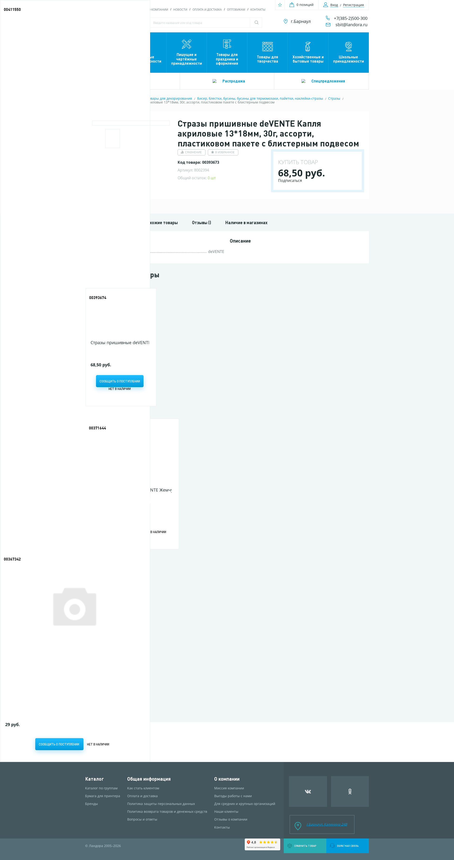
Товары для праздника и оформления (227, 59)
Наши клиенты (226, 811)
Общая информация (149, 779)
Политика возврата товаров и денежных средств (167, 811)
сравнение (193, 152)
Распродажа (234, 80)
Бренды (91, 804)
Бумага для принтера (102, 796)
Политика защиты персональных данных (161, 804)
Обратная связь (347, 845)
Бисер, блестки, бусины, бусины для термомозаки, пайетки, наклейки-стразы (260, 98)
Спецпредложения (328, 80)
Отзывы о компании (230, 819)
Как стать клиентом (143, 788)
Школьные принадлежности (348, 59)
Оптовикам (236, 10)
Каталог (94, 779)
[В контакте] (308, 791)
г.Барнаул (301, 21)
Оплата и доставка (207, 10)
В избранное (225, 152)
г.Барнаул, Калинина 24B (326, 824)
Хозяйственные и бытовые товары (308, 59)
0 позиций (305, 4)
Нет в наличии (120, 389)
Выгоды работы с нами (233, 796)
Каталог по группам (101, 788)
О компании (158, 10)
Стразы (334, 98)
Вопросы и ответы (142, 819)
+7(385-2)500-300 (350, 18)
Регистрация (353, 5)
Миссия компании (229, 788)
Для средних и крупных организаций (244, 804)
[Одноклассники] (350, 791)
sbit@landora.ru (351, 24)
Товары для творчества (267, 59)
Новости (180, 10)
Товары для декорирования (169, 98)
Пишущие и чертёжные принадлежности (186, 59)
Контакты (257, 10)
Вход (334, 5)
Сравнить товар (305, 845)
